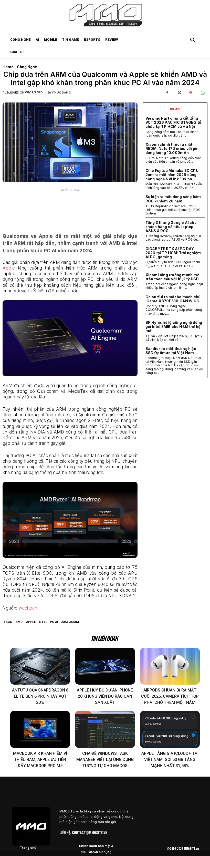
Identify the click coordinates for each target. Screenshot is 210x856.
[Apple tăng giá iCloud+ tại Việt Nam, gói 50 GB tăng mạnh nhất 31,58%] (170, 729)
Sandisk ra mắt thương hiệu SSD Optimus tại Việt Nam (170, 350)
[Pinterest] (190, 93)
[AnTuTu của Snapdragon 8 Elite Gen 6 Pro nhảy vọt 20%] (40, 666)
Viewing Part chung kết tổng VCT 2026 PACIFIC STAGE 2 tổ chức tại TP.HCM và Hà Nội (173, 122)
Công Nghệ (27, 67)
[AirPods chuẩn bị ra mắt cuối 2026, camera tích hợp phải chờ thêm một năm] (170, 666)
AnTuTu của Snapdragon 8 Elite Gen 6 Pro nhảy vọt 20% (40, 696)
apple (31, 622)
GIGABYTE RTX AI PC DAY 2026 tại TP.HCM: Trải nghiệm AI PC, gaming (173, 252)
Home (8, 67)
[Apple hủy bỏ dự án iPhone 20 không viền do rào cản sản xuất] (105, 666)
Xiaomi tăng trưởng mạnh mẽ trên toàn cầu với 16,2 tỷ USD (172, 277)
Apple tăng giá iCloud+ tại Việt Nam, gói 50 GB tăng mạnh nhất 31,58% (169, 759)
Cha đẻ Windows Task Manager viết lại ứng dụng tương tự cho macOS (105, 759)
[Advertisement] (70, 207)
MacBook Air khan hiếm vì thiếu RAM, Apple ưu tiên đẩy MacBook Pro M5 (40, 759)
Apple (9, 268)
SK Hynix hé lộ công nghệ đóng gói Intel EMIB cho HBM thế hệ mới (173, 326)
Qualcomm (69, 622)
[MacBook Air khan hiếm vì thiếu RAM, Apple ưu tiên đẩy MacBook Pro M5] (40, 729)
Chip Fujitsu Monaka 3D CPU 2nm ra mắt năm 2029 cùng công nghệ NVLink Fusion (171, 174)
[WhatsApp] (202, 93)
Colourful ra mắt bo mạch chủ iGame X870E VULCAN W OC (173, 299)
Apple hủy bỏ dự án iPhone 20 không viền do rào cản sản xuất (105, 696)
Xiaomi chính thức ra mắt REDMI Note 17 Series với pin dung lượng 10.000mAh (172, 148)
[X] (179, 93)
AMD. (20, 622)
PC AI (54, 622)
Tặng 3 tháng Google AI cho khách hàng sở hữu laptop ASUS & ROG (171, 226)
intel (42, 622)
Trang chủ (28, 848)
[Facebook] (167, 93)
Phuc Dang (61, 92)
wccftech (28, 608)
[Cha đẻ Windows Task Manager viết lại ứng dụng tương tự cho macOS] (105, 729)
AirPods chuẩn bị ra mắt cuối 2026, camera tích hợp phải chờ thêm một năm (170, 696)
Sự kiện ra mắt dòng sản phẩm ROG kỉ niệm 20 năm (173, 198)
